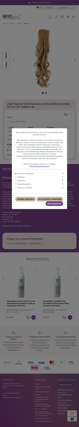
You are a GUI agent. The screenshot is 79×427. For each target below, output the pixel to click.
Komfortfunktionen (24, 184)
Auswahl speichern (25, 199)
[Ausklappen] (63, 173)
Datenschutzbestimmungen (39, 166)
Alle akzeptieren (54, 204)
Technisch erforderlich (25, 174)
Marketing (21, 181)
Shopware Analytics (24, 188)
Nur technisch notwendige (49, 199)
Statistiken (21, 177)
